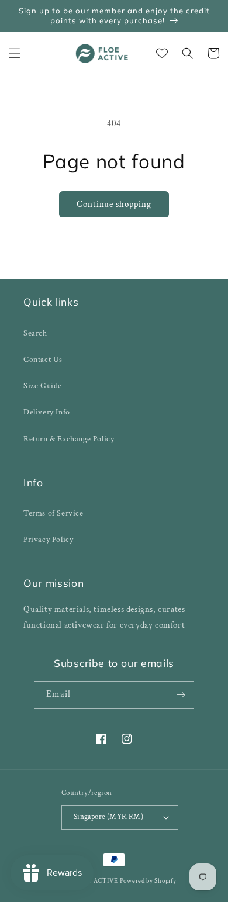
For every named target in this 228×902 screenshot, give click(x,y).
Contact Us (43, 359)
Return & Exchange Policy (68, 439)
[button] (14, 53)
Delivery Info (46, 412)
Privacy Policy (48, 539)
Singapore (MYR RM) (108, 817)
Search (35, 333)
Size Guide (42, 386)
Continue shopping (114, 204)
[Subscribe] (181, 695)
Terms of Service (53, 513)
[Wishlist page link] (162, 53)
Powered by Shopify (148, 881)
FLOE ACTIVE (96, 881)
